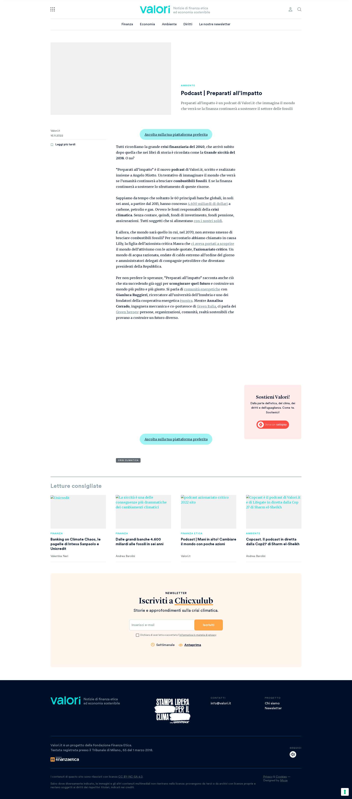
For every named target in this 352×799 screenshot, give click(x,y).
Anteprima (192, 645)
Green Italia (206, 306)
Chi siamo (272, 703)
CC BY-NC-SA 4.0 (130, 776)
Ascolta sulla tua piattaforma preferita (176, 134)
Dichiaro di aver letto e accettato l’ (178, 635)
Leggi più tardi (65, 144)
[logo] (175, 9)
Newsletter (273, 708)
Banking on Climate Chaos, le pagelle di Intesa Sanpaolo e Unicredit (76, 544)
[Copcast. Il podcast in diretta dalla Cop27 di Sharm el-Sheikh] (273, 512)
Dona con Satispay (272, 424)
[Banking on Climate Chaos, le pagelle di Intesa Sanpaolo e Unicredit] (78, 512)
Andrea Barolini (125, 556)
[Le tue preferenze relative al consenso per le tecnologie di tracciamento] (345, 792)
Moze (284, 780)
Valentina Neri (59, 556)
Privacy (268, 776)
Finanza (127, 24)
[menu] (52, 9)
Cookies (281, 776)
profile (290, 9)
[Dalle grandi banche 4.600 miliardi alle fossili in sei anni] (143, 512)
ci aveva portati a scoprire (212, 244)
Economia (147, 24)
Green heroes (127, 312)
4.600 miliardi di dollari (208, 204)
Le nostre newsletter (214, 24)
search (299, 9)
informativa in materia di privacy (197, 635)
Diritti (188, 24)
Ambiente (169, 24)
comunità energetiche (202, 289)
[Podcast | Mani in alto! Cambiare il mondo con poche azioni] (208, 512)
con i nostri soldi (208, 221)
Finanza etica (192, 533)
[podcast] (293, 754)
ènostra (186, 301)
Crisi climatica (128, 460)
